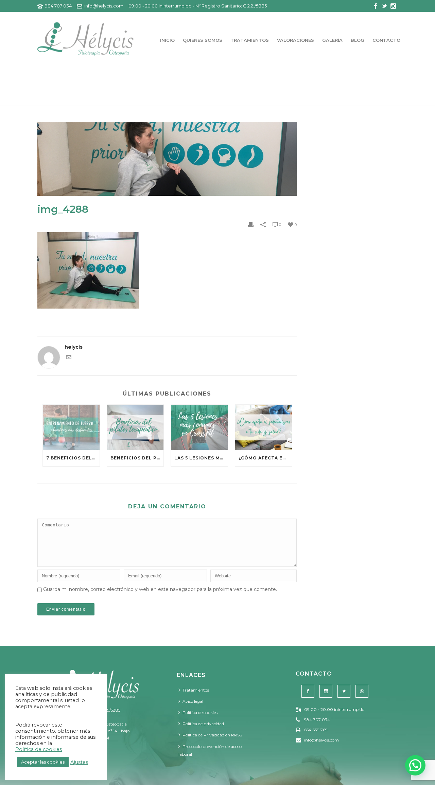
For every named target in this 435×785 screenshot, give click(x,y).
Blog (357, 40)
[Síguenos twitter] (343, 691)
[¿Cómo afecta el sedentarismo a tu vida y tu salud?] (263, 427)
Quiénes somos (202, 40)
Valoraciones (295, 40)
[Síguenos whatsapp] (361, 691)
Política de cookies (200, 712)
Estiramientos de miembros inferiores (319, 99)
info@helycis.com (103, 5)
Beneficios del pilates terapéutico (137, 457)
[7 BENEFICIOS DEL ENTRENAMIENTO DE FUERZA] (71, 427)
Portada (255, 99)
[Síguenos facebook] (307, 691)
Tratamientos (249, 40)
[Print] (251, 224)
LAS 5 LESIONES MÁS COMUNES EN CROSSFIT (201, 457)
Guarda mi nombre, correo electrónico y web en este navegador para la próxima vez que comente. (160, 589)
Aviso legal (192, 701)
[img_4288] (167, 159)
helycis (74, 347)
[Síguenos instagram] (325, 691)
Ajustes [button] (79, 762)
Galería (332, 40)
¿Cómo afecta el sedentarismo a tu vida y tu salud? (265, 457)
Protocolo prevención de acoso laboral (210, 750)
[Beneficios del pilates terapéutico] (135, 427)
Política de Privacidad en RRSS (212, 734)
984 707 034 (58, 5)
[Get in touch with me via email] (68, 358)
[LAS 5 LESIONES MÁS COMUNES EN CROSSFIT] (199, 427)
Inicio (167, 40)
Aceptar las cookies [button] (43, 762)
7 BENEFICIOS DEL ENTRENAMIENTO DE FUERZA (73, 457)
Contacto (386, 40)
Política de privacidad (203, 723)
